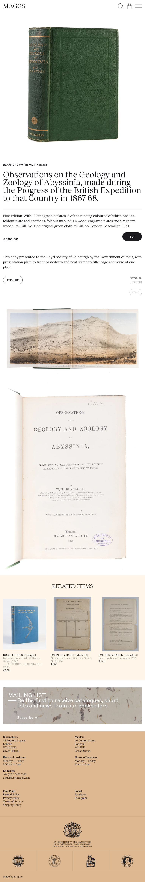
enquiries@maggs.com (16, 777)
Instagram (81, 798)
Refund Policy (11, 794)
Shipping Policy (12, 805)
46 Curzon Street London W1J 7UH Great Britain (85, 746)
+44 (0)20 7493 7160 (14, 774)
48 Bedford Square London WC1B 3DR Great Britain (14, 746)
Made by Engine (13, 876)
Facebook (80, 794)
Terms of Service (13, 801)
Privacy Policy (11, 798)
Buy (132, 236)
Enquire (13, 280)
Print (135, 292)
